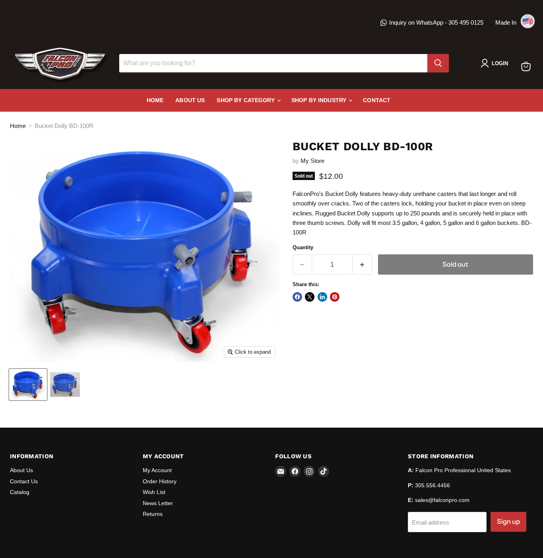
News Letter (158, 503)
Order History (159, 481)
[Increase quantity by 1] (362, 264)
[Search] (438, 63)
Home (155, 100)
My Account (157, 470)
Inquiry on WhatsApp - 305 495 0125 (436, 22)
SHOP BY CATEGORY (246, 100)
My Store (312, 160)
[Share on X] (309, 297)
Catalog (19, 492)
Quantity (303, 247)
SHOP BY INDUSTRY (319, 100)
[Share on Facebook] (297, 297)
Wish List (154, 492)
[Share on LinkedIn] (322, 297)
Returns (153, 514)
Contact (376, 100)
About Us (190, 100)
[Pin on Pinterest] (334, 297)
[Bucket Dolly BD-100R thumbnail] (28, 384)
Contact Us (24, 481)
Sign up (508, 521)
